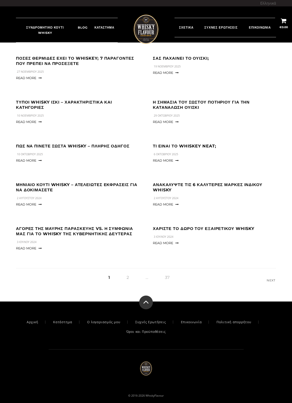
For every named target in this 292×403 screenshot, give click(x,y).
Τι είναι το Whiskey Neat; (184, 146)
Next (271, 280)
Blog (83, 27)
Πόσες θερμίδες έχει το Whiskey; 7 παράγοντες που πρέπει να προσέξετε (75, 61)
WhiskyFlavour (155, 396)
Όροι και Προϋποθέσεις (146, 331)
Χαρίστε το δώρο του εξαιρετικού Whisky (203, 228)
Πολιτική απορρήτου (233, 322)
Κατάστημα (104, 27)
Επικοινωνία (260, 27)
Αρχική (32, 322)
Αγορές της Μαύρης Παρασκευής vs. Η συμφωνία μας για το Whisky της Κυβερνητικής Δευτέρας (74, 231)
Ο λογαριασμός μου (103, 322)
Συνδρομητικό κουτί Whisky (45, 30)
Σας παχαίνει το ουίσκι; (181, 58)
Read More (26, 78)
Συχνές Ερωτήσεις (221, 27)
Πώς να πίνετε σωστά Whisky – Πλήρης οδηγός (73, 146)
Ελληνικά (268, 3)
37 (167, 277)
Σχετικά (186, 27)
